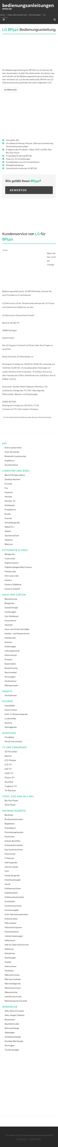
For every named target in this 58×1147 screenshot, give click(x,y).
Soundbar (9, 782)
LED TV (8, 769)
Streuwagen (10, 676)
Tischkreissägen (12, 1049)
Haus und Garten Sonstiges (17, 629)
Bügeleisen (10, 823)
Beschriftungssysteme (15, 475)
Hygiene (7, 701)
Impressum (22, 1139)
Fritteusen (9, 858)
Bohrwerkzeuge (12, 1028)
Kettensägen (10, 646)
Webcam (9, 544)
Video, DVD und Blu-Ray (17, 15)
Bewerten (18, 190)
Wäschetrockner (12, 975)
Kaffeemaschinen (13, 888)
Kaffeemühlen (11, 892)
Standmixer (10, 953)
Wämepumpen (11, 685)
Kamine (8, 642)
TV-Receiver (10, 790)
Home (2, 15)
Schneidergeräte (12, 522)
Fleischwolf (10, 854)
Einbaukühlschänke (13, 845)
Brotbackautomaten (14, 819)
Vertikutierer (11, 681)
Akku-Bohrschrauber (14, 1011)
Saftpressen (10, 940)
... (34, 307)
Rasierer (8, 722)
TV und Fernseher (14, 747)
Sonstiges (9, 733)
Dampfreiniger (11, 607)
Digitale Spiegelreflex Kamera (18, 567)
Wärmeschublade (13, 979)
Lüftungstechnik (12, 650)
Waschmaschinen (13, 988)
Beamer (8, 756)
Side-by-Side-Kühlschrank (17, 944)
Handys (7, 691)
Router (8, 514)
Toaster (8, 962)
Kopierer (9, 492)
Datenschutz (35, 1139)
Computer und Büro (15, 471)
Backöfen (9, 815)
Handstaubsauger (13, 879)
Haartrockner (11, 710)
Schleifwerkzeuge (13, 1036)
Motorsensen (11, 655)
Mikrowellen (10, 923)
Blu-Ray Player (35, 15)
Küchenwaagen (12, 910)
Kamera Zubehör (12, 588)
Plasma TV (9, 777)
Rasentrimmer (11, 668)
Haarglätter (10, 705)
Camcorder (10, 558)
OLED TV (9, 773)
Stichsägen (9, 1045)
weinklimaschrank (13, 996)
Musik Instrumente (13, 741)
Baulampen (10, 1019)
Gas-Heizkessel (11, 616)
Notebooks (10, 505)
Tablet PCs (9, 527)
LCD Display (10, 760)
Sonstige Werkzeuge (14, 1041)
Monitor (8, 496)
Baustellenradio (12, 1024)
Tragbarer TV (11, 786)
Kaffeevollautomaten (14, 897)
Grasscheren (10, 620)
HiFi (4, 443)
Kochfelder (10, 901)
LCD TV (8, 764)
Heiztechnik (10, 637)
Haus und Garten (14, 594)
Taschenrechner (12, 535)
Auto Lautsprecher (13, 447)
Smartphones (11, 695)
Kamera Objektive (13, 584)
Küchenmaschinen (13, 905)
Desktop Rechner (13, 479)
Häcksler (9, 625)
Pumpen (8, 659)
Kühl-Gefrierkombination (16, 914)
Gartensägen (10, 612)
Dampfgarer (10, 828)
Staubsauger (10, 957)
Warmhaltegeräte (13, 983)
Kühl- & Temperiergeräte (16, 714)
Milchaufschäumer (13, 927)
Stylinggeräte (11, 727)
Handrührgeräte (12, 875)
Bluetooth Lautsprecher (15, 456)
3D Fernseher (11, 751)
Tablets (8, 531)
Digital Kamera (12, 562)
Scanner (8, 518)
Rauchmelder (11, 672)
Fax (6, 488)
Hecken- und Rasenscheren (17, 633)
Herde (7, 884)
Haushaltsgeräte (14, 810)
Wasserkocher (11, 992)
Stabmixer (9, 949)
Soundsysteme (11, 465)
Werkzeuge (10, 1007)
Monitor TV (10, 501)
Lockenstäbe (10, 718)
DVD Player (10, 804)
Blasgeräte (9, 603)
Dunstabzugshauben (14, 832)
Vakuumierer (11, 966)
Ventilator (9, 970)
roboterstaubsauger (14, 936)
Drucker (8, 483)
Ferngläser (9, 737)
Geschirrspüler (11, 867)
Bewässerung (11, 599)
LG (44, 15)
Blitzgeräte (10, 554)
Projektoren (10, 509)
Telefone (8, 540)
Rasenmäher (10, 663)
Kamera (8, 580)
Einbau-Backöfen (12, 841)
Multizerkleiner (12, 931)
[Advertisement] (29, 53)
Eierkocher (10, 836)
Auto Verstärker (12, 452)
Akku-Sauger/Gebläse (14, 1015)
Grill (7, 871)
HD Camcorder (12, 575)
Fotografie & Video (15, 550)
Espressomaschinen (14, 849)
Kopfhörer (9, 460)
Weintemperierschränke (16, 1001)
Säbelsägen (10, 1032)
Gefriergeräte (11, 862)
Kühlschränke (11, 918)
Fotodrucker (10, 571)
